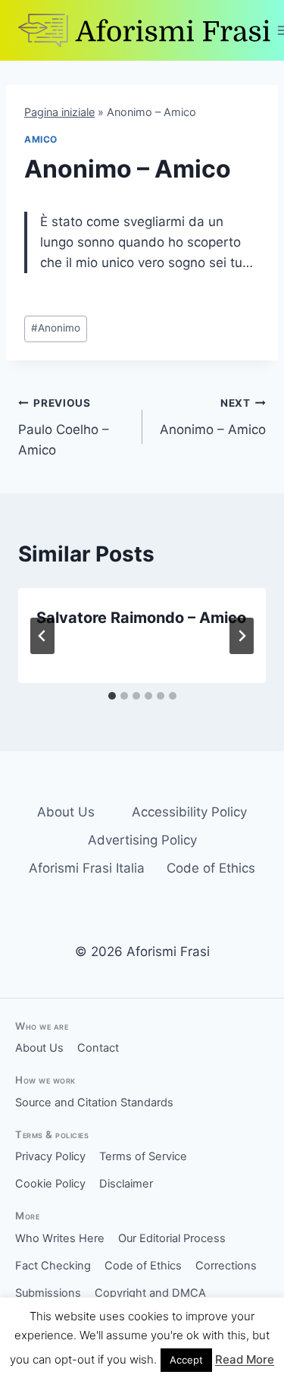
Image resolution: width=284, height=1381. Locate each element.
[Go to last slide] (42, 636)
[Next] (241, 636)
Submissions (48, 1293)
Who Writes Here (60, 1238)
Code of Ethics (211, 868)
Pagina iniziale (59, 111)
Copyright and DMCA (150, 1293)
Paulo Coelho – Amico (63, 427)
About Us (66, 811)
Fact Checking (53, 1265)
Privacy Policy (50, 1156)
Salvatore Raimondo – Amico (141, 618)
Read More (244, 1359)
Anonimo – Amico (213, 417)
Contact (98, 1048)
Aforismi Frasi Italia (87, 868)
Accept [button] (186, 1360)
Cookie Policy (50, 1184)
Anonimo (55, 328)
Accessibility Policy (189, 811)
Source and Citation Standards (94, 1102)
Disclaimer (126, 1184)
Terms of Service (143, 1156)
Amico (41, 139)
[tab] (112, 696)
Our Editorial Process (172, 1238)
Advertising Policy (142, 840)
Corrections (226, 1265)
